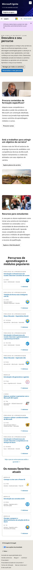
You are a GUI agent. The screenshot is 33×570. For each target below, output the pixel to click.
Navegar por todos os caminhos (13, 67)
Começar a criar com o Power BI (14, 479)
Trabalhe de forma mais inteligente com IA (16, 295)
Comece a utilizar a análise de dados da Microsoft (16, 418)
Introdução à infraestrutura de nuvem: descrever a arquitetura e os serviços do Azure (16, 440)
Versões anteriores (6, 558)
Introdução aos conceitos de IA (14, 499)
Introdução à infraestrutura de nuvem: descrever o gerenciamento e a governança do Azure (16, 336)
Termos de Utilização (7, 565)
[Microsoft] (16, 19)
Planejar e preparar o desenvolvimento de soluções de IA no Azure (16, 520)
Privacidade (4, 560)
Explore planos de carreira (12, 165)
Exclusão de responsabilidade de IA (11, 555)
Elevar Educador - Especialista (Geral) (16, 316)
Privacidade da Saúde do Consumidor (12, 562)
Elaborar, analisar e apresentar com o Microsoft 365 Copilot (16, 397)
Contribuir (24, 558)
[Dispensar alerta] (30, 2)
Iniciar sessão (28, 19)
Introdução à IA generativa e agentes (16, 377)
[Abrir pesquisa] (21, 18)
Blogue (16, 558)
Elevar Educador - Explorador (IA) (15, 358)
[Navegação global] (1, 18)
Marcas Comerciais (20, 565)
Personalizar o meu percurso (12, 70)
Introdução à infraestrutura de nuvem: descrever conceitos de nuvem (16, 274)
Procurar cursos (8, 126)
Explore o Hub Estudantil (11, 245)
